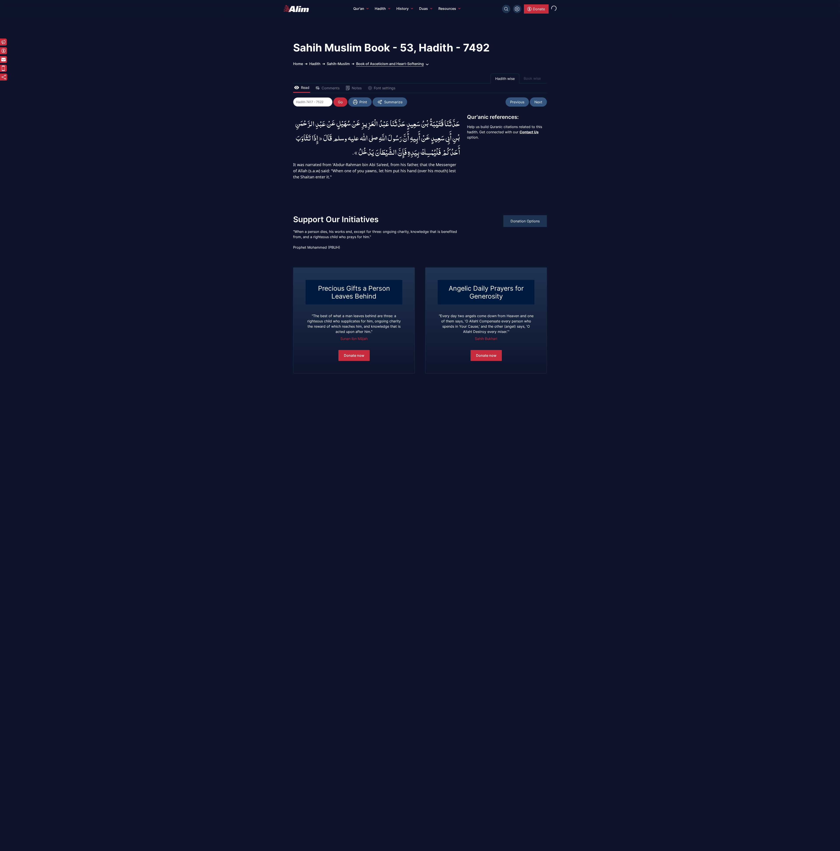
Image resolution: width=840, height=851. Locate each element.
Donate (539, 9)
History (402, 8)
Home (298, 64)
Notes (357, 88)
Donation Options (525, 221)
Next (538, 102)
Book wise (532, 78)
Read (305, 87)
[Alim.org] (298, 8)
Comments (331, 88)
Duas (423, 8)
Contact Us (529, 132)
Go (340, 102)
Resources (447, 8)
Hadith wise (505, 78)
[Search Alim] (506, 9)
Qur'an (358, 8)
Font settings (384, 88)
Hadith (380, 8)
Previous (517, 102)
